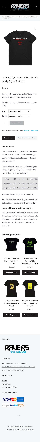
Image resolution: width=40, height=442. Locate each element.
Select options (11, 272)
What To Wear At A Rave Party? (13, 370)
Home (5, 17)
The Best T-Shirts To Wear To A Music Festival (18, 367)
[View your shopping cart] (36, 7)
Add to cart (16, 123)
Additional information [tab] (26, 138)
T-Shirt (27, 130)
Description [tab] (8, 138)
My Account (6, 384)
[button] (4, 7)
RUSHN (17, 429)
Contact (4, 381)
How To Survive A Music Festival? (14, 364)
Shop (9, 17)
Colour (4, 116)
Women (14, 17)
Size (3, 111)
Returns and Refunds (9, 387)
